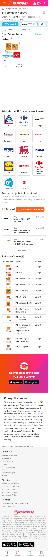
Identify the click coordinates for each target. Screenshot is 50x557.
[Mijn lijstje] (39, 3)
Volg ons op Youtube (10, 492)
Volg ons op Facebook (10, 486)
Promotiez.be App (8, 467)
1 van (12, 34)
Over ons (5, 470)
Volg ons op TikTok (9, 495)
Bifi (20, 9)
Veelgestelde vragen (9, 455)
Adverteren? (6, 458)
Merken (5, 464)
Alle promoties (11, 9)
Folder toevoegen (8, 473)
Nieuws (5, 476)
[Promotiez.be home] (18, 3)
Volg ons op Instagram (10, 489)
